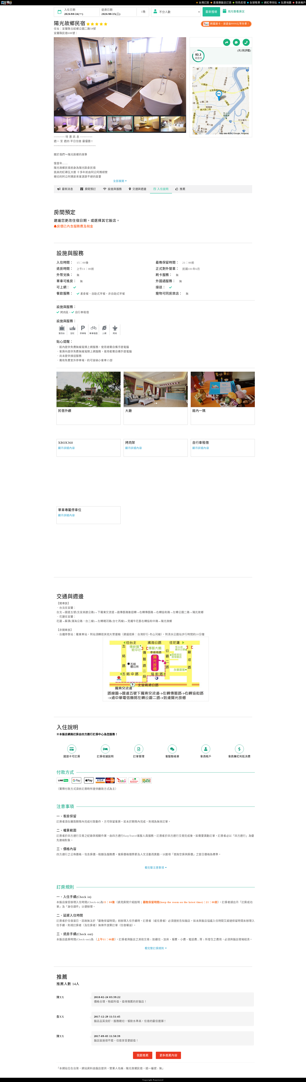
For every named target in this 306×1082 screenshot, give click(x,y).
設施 (115, 189)
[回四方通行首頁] (6, 2)
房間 (90, 189)
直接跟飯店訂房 (222, 2)
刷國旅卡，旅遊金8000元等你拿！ (229, 23)
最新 (67, 189)
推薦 (182, 189)
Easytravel (158, 1080)
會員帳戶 (300, 2)
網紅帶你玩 (270, 2)
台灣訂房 (204, 2)
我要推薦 (143, 1055)
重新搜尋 (211, 11)
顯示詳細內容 (66, 448)
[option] (88, 389)
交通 (139, 189)
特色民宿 (240, 2)
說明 (162, 189)
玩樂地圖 (286, 2)
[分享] (226, 42)
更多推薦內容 (168, 1055)
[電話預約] (246, 42)
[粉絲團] (236, 42)
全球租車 (255, 2)
